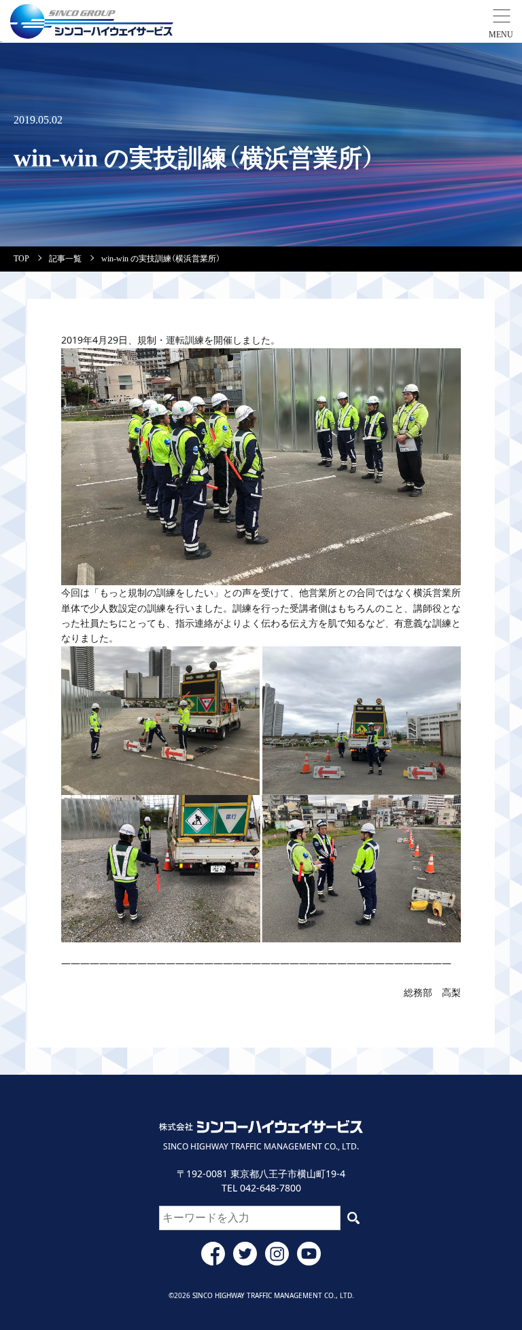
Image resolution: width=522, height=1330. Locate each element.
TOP (21, 258)
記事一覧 (65, 258)
